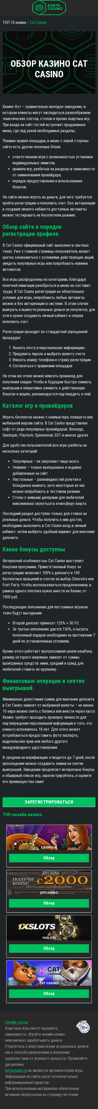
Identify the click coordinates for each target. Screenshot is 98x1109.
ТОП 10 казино (15, 22)
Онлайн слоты (16, 1022)
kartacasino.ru (16, 1070)
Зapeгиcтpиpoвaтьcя (49, 802)
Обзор (49, 858)
